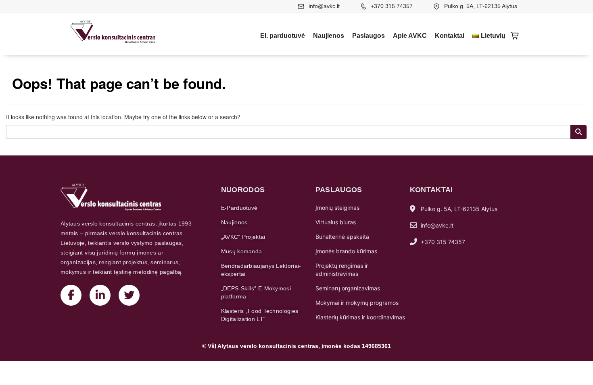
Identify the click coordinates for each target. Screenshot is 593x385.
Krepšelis (515, 35)
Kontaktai (449, 35)
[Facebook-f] (71, 295)
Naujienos (328, 35)
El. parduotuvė (282, 35)
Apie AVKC (410, 35)
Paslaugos (368, 35)
